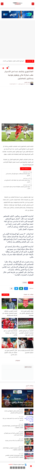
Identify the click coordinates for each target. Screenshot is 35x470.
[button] (26, 288)
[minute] (16, 468)
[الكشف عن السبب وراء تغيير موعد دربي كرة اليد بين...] (28, 419)
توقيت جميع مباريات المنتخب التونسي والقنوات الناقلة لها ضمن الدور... (14, 456)
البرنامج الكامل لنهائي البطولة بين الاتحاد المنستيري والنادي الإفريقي (13, 61)
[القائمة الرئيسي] (33, 4)
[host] (11, 468)
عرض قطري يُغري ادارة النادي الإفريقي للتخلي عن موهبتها (26, 313)
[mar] (24, 468)
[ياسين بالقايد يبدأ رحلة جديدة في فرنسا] (28, 441)
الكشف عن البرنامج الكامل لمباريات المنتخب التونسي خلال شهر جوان (26, 333)
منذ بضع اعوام (26, 172)
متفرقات (30, 68)
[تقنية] (21, 468)
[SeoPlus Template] (26, 465)
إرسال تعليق (28, 367)
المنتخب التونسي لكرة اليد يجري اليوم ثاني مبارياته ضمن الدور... (13, 434)
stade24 (10, 464)
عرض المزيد (5, 294)
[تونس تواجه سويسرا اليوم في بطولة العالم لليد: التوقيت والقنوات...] (28, 449)
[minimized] (14, 468)
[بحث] (2, 4)
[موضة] (19, 468)
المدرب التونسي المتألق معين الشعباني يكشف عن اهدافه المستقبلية (9, 313)
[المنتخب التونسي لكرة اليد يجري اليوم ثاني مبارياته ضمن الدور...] (28, 434)
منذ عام (30, 309)
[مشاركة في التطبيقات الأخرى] (12, 288)
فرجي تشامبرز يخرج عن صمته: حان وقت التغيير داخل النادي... (10, 352)
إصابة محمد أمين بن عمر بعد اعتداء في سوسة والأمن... (10, 333)
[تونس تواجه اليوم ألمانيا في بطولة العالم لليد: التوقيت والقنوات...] (28, 427)
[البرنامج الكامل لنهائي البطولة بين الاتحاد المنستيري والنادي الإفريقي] (28, 412)
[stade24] (17, 4)
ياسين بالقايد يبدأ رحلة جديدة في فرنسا (14, 440)
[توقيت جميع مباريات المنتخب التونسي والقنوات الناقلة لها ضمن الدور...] (28, 456)
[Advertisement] (17, 39)
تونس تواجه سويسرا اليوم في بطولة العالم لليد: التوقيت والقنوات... (13, 449)
